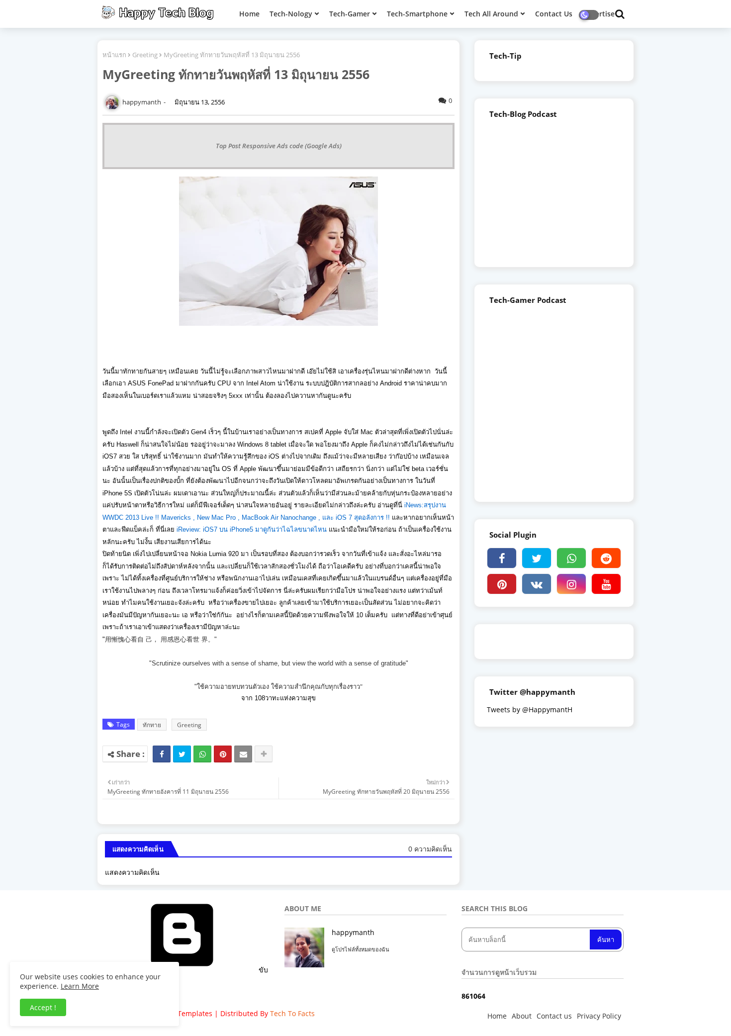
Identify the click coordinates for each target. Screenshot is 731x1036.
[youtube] (606, 583)
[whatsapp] (571, 558)
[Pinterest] (223, 754)
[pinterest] (502, 583)
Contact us (554, 1016)
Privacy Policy (599, 1016)
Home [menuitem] (249, 13)
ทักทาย (152, 725)
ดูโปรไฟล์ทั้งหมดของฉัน (360, 949)
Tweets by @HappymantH (529, 709)
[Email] (243, 754)
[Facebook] (162, 754)
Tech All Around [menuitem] (491, 13)
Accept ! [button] (43, 1007)
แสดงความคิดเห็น (132, 872)
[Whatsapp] (202, 754)
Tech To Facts (292, 1013)
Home (497, 1016)
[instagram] (571, 583)
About (522, 1016)
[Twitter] (182, 754)
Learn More (80, 986)
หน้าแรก (114, 54)
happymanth (353, 932)
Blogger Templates (181, 1013)
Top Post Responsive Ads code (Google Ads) (279, 145)
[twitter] (536, 558)
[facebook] (502, 558)
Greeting (145, 54)
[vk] (536, 583)
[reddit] (606, 558)
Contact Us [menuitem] (553, 13)
